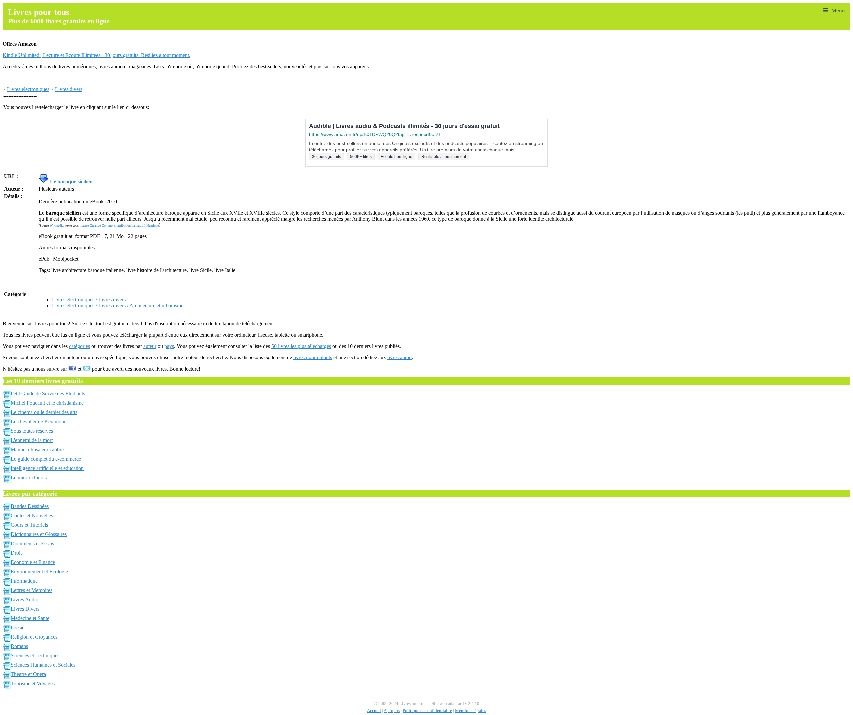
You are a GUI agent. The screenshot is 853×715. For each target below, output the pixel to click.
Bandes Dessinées (30, 506)
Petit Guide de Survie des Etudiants (48, 393)
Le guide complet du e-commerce (46, 459)
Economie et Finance (33, 562)
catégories (79, 346)
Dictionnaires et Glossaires (39, 534)
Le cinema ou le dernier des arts (44, 412)
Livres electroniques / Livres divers (89, 299)
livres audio (399, 357)
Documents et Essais (32, 543)
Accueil (374, 710)
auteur (149, 346)
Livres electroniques (28, 89)
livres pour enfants (312, 357)
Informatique (24, 581)
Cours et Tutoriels (29, 525)
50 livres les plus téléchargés (301, 346)
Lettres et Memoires (31, 590)
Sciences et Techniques (35, 655)
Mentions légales (470, 710)
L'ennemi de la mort (32, 440)
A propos (392, 710)
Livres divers (68, 89)
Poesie (17, 627)
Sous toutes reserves (32, 431)
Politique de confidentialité (427, 710)
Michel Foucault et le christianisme (47, 403)
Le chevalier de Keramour (38, 421)
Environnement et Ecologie (39, 571)
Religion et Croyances (34, 637)
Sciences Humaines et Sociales (43, 665)
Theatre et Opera (28, 674)
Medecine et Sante (30, 618)
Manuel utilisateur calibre (37, 449)
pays (169, 346)
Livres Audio (24, 599)
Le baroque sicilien (71, 181)
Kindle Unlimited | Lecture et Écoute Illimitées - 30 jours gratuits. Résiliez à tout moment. (96, 55)
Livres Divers (25, 609)
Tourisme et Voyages (33, 683)
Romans (19, 646)
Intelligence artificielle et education (47, 468)
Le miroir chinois (29, 477)
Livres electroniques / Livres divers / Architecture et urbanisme (117, 305)
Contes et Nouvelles (32, 515)
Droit (16, 553)
